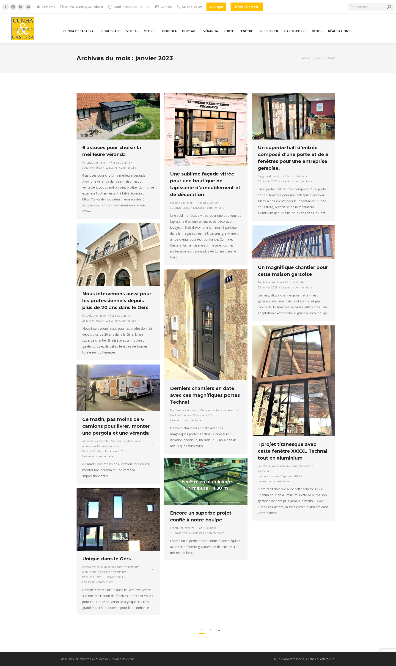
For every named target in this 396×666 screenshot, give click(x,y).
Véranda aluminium (94, 162)
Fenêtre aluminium (270, 282)
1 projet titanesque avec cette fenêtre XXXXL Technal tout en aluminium (292, 451)
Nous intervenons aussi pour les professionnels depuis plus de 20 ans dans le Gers (116, 300)
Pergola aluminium (182, 203)
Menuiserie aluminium (184, 410)
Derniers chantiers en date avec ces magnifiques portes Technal (205, 395)
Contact (166, 6)
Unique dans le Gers (106, 559)
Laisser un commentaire (121, 168)
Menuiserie (290, 466)
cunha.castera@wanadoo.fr (84, 6)
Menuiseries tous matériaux (218, 410)
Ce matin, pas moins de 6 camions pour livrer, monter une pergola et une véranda (116, 426)
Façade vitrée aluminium (98, 567)
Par (120, 162)
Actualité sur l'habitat (96, 441)
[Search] (389, 7)
